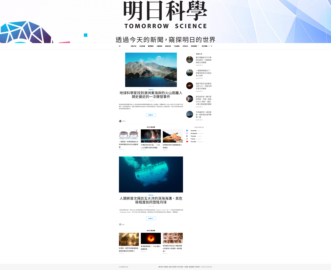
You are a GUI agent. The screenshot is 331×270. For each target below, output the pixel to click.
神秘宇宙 (133, 46)
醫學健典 (151, 46)
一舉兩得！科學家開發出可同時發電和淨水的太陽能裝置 (128, 144)
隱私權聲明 (191, 267)
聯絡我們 (166, 267)
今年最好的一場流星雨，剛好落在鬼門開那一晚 (203, 114)
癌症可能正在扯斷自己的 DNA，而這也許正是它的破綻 (204, 86)
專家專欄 (194, 46)
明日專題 (204, 46)
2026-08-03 (199, 65)
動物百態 (168, 46)
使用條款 (197, 267)
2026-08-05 (199, 78)
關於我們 (161, 267)
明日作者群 (180, 267)
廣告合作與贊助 (173, 267)
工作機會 (186, 267)
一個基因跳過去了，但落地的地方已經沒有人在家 (203, 73)
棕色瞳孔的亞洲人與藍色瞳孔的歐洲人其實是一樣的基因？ (172, 248)
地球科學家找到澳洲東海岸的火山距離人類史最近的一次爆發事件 (151, 94)
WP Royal (125, 267)
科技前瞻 (142, 46)
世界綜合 (185, 46)
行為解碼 (176, 46)
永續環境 (159, 46)
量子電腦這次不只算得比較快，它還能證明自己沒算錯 (203, 60)
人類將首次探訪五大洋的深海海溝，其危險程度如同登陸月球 (151, 200)
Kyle (123, 224)
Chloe (124, 121)
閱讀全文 (151, 115)
